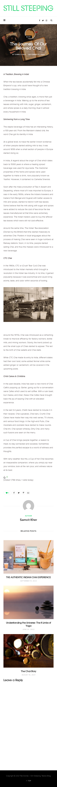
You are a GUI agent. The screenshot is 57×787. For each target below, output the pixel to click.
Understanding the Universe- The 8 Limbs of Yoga (28, 624)
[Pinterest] (23, 493)
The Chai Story (28, 671)
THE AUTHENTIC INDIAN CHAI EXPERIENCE (28, 577)
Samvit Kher (20, 55)
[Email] (28, 493)
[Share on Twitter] (19, 493)
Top (29, 781)
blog (28, 37)
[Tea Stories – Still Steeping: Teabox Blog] (28, 8)
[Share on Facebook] (14, 493)
